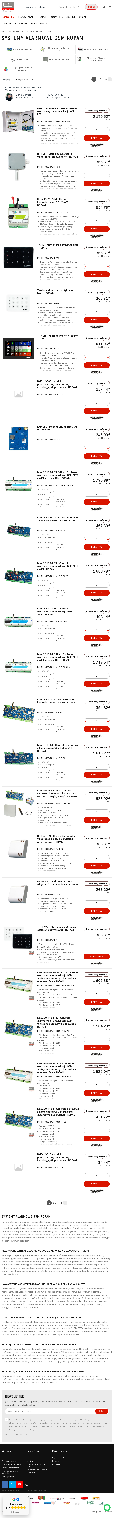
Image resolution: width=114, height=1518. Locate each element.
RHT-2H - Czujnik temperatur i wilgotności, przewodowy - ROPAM (57, 155)
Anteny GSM (23, 59)
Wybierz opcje (96, 956)
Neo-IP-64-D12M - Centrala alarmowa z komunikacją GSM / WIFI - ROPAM (55, 611)
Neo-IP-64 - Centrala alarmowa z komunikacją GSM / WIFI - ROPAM (56, 701)
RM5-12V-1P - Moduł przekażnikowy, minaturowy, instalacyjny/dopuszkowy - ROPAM (57, 1157)
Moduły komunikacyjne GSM (59, 49)
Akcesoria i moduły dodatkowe (96, 59)
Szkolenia (83, 17)
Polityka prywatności (10, 1468)
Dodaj (102, 1411)
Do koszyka (96, 138)
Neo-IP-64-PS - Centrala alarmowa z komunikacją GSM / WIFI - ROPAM (57, 519)
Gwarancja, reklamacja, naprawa (37, 1471)
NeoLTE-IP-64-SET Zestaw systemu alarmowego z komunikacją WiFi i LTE (57, 111)
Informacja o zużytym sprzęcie (11, 1472)
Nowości (56, 1461)
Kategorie (7, 17)
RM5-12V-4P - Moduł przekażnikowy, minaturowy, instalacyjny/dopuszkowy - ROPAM (57, 384)
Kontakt (44, 17)
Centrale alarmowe (22, 49)
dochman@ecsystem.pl (57, 97)
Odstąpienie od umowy (11, 1464)
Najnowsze (23, 79)
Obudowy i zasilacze (59, 59)
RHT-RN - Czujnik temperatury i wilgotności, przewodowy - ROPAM (57, 883)
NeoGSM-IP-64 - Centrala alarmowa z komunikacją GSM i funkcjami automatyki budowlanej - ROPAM (58, 1111)
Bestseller (56, 1464)
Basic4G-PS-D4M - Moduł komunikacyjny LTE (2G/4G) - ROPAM (53, 202)
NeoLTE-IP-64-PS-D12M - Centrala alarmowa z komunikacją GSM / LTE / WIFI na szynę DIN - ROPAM (57, 475)
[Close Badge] (28, 1496)
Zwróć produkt (8, 1476)
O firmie (30, 1458)
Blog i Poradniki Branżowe (15, 24)
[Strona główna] (8, 7)
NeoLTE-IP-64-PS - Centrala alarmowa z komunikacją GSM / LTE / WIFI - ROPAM (57, 566)
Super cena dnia (59, 1458)
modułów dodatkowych (84, 1358)
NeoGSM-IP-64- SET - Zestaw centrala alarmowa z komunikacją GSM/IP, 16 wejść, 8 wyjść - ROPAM (57, 793)
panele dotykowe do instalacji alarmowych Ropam (50, 1322)
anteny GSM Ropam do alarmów (89, 1288)
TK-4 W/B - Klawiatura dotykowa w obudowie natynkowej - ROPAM (58, 928)
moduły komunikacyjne (61, 1288)
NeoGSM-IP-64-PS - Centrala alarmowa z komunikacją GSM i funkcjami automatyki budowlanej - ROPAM (57, 1022)
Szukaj (91, 7)
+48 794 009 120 (55, 94)
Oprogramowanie (98, 1512)
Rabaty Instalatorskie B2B (63, 17)
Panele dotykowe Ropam (96, 49)
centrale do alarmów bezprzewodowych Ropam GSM (69, 1255)
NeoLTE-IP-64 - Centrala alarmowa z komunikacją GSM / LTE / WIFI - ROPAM (57, 747)
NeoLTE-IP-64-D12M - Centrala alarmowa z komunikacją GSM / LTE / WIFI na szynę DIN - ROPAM (57, 657)
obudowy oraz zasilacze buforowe (28, 1355)
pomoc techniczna (39, 24)
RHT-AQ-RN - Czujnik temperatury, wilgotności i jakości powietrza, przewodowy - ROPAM (57, 838)
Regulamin (6, 1458)
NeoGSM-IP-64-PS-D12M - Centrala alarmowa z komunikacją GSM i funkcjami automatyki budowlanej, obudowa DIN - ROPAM (57, 977)
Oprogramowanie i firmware (22, 69)
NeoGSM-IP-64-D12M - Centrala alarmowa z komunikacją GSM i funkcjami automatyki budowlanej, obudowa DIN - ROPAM (57, 1068)
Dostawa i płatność (27, 17)
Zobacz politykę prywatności (16, 1434)
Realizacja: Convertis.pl (11, 1512)
